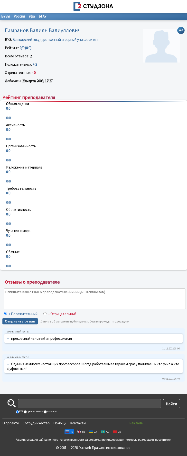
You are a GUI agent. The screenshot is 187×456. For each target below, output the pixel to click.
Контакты (78, 423)
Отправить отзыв (20, 321)
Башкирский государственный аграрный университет (55, 39)
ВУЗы (5, 16)
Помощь (59, 423)
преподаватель (34, 411)
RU (71, 431)
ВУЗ (21, 411)
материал (51, 411)
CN (119, 431)
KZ (107, 431)
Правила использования (111, 447)
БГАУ (43, 16)
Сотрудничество (36, 423)
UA (95, 431)
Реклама (136, 423)
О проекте (10, 423)
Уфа (32, 16)
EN (83, 431)
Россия (19, 16)
